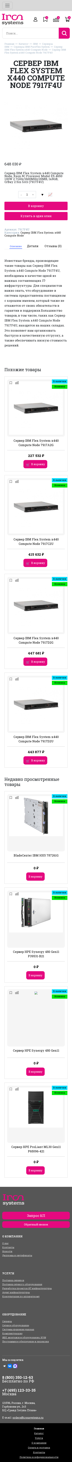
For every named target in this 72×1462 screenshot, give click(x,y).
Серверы (7, 1321)
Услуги (39, 1438)
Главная (9, 43)
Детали (32, 246)
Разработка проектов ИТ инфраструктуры (27, 1288)
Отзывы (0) (52, 246)
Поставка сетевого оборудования (22, 1284)
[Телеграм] (4, 1366)
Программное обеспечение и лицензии (25, 1341)
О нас (5, 1243)
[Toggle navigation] (7, 5)
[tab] (15, 246)
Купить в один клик (36, 216)
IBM (35, 43)
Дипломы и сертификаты (17, 1255)
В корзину (36, 206)
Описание (16, 246)
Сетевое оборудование (15, 1325)
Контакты (8, 1247)
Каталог (24, 43)
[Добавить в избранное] (42, 194)
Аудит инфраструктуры (16, 1292)
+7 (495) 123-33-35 (19, 1390)
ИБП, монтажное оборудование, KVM (24, 1337)
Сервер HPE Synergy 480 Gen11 (36, 1050)
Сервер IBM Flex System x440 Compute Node (33, 48)
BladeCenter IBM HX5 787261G (36, 855)
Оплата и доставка (39, 1447)
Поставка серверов (13, 1280)
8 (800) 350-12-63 (17, 1377)
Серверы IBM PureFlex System (32, 46)
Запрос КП (36, 1215)
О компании (39, 1442)
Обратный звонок (36, 1224)
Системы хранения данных (18, 1329)
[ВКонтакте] (10, 1366)
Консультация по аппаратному (21, 1296)
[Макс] (15, 1366)
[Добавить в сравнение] (50, 194)
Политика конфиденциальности (39, 1457)
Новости (7, 1251)
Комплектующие (12, 1333)
